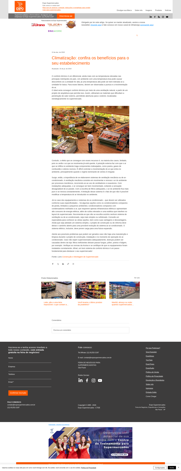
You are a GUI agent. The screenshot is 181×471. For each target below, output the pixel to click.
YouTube (149, 360)
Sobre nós (149, 384)
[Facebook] (155, 17)
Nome (10, 358)
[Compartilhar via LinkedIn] (63, 264)
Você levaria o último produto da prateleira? (90, 303)
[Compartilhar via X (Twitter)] (58, 264)
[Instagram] (163, 17)
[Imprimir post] (73, 264)
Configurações (160, 468)
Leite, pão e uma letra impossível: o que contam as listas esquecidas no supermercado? (56, 303)
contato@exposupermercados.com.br (21, 405)
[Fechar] (178, 467)
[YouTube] (167, 17)
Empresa (11, 367)
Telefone (11, 374)
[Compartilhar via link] (68, 264)
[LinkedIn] (150, 17)
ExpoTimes (150, 364)
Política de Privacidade (88, 468)
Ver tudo (137, 278)
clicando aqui (95, 25)
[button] (137, 35)
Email (10, 382)
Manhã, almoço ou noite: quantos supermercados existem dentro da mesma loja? (122, 303)
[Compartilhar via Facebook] (53, 264)
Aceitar (172, 468)
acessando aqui (146, 25)
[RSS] (159, 17)
